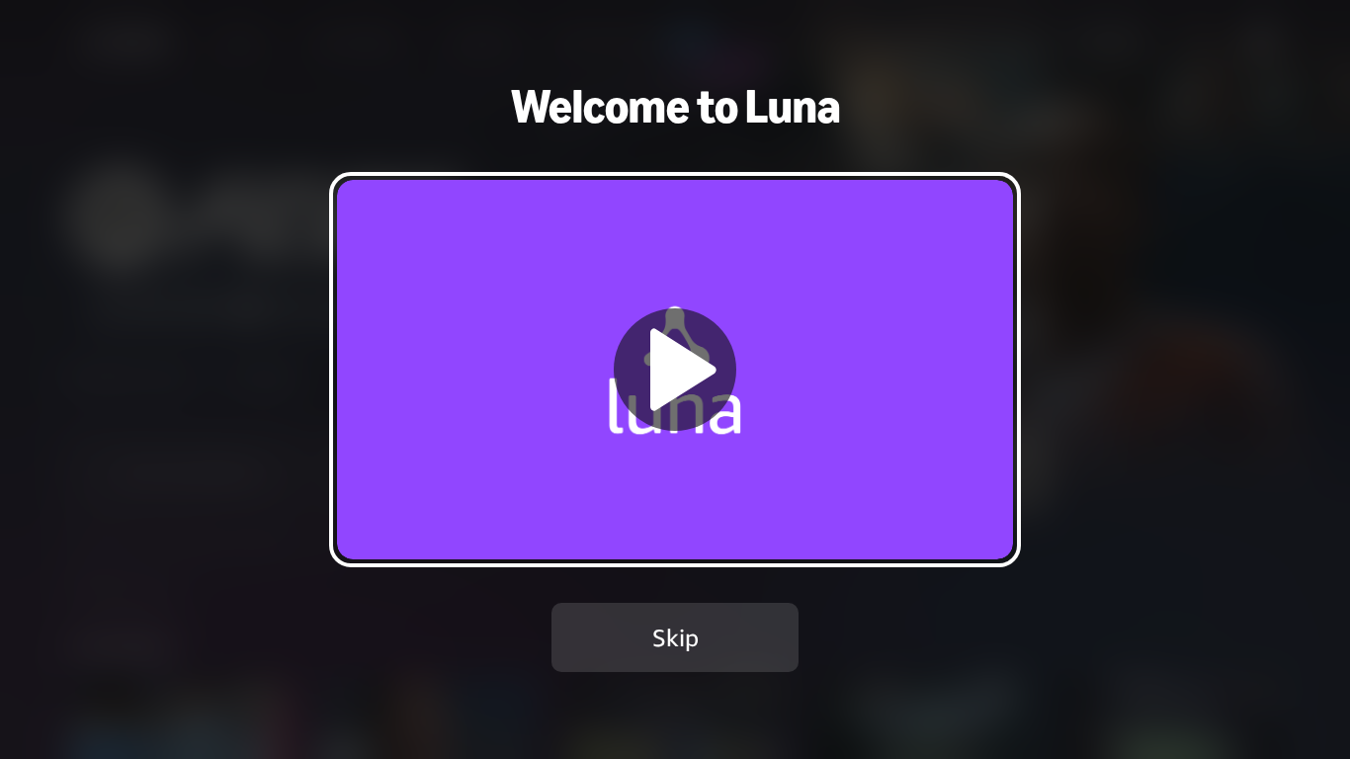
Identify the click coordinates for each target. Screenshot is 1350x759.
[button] (675, 369)
